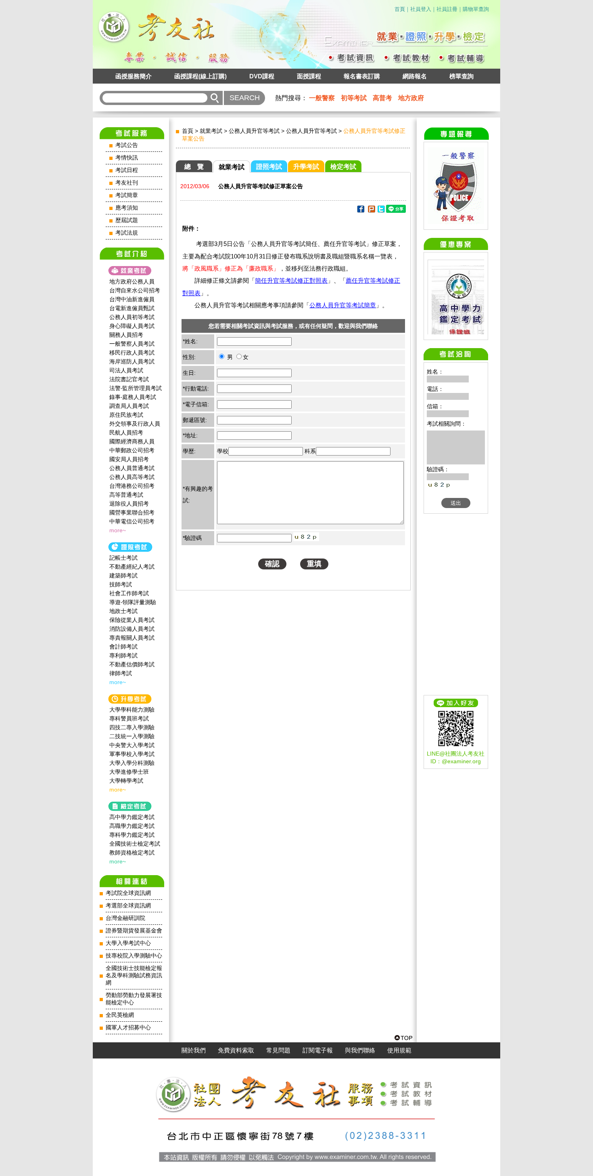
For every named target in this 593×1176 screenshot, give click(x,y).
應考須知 (126, 208)
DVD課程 (261, 76)
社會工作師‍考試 (129, 593)
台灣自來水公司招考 (134, 290)
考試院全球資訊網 (128, 893)
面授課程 (309, 76)
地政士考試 (123, 611)
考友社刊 (126, 183)
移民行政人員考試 (132, 352)
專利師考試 (123, 655)
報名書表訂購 (362, 76)
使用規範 (399, 1050)
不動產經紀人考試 (132, 566)
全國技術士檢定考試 (134, 843)
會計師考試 (123, 646)
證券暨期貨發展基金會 (134, 931)
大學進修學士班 (129, 772)
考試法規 (126, 233)
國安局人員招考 (129, 459)
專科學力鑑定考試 (132, 835)
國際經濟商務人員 (132, 441)
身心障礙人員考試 (132, 326)
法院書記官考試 (129, 379)
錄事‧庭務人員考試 (132, 397)
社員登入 (420, 9)
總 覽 (194, 166)
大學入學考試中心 (128, 943)
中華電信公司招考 (132, 521)
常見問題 (278, 1050)
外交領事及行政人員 (134, 423)
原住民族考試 (126, 415)
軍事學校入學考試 (132, 754)
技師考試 (120, 584)
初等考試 (354, 97)
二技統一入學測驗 (132, 736)
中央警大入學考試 (132, 745)
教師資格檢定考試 (132, 852)
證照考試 (269, 166)
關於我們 (194, 1050)
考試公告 (126, 145)
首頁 (400, 9)
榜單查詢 (461, 76)
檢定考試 (343, 166)
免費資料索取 (236, 1050)
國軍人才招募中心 (128, 1028)
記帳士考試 (123, 557)
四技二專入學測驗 (132, 727)
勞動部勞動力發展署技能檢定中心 (134, 999)
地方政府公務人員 (132, 281)
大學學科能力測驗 (132, 709)
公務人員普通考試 (132, 468)
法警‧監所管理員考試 (135, 388)
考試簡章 (126, 195)
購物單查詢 (476, 9)
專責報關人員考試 (132, 637)
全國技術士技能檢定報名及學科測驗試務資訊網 (134, 975)
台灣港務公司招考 (132, 486)
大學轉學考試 (126, 780)
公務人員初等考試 (132, 317)
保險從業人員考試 (132, 620)
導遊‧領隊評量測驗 (132, 602)
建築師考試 (123, 575)
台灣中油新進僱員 (132, 299)
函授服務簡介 (133, 76)
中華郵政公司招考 (132, 450)
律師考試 (120, 673)
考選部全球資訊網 (128, 906)
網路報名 (415, 76)
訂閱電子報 (318, 1050)
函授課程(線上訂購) (200, 76)
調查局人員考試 (129, 406)
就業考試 (211, 131)
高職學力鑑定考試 (132, 826)
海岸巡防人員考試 (132, 361)
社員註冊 (446, 9)
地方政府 (411, 97)
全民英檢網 (120, 1015)
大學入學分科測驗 (132, 763)
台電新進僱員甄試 (132, 308)
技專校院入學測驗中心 (134, 956)
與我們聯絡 (360, 1050)
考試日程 (126, 170)
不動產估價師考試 (132, 664)
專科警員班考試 (129, 718)
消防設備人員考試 (132, 629)
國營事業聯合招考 (132, 512)
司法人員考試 (126, 370)
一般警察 (322, 97)
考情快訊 (126, 158)
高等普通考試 (126, 494)
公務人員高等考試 (132, 477)
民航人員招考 (126, 432)
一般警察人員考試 (132, 343)
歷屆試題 (126, 220)
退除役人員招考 (129, 503)
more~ (117, 530)
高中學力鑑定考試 (132, 817)
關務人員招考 (126, 335)
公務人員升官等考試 (254, 131)
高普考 (382, 97)
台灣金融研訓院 (125, 918)
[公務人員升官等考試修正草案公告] (360, 210)
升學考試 (306, 166)
